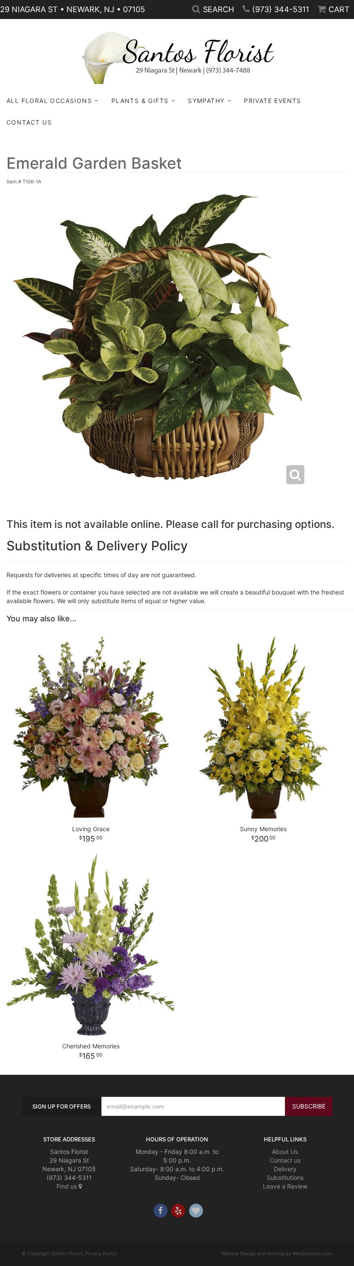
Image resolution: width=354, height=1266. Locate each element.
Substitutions (285, 1177)
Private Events (272, 100)
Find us (68, 1186)
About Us (285, 1151)
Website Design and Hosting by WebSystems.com (276, 1253)
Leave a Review (285, 1186)
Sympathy (206, 100)
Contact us (285, 1160)
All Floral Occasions (49, 100)
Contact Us (29, 122)
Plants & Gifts (140, 100)
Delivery (285, 1169)
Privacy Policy (101, 1253)
